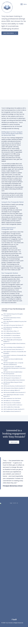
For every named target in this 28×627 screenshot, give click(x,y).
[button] (9, 33)
